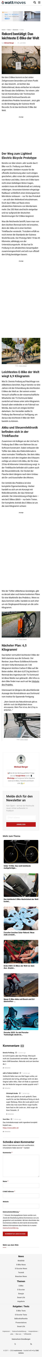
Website (6, 1202)
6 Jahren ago (22, 1053)
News (9, 30)
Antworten (7, 1068)
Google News (21, 776)
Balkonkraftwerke (21, 1319)
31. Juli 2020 (22, 43)
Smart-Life (21, 1297)
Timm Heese (23, 366)
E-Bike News (21, 1265)
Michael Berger (9, 43)
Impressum (6, 1331)
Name (6, 1181)
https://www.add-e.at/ (11, 1128)
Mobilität (15, 30)
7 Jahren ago (26, 1073)
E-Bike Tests (21, 1311)
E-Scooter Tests (21, 1315)
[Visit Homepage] (14, 2)
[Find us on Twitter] (15, 1344)
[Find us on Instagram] (19, 1344)
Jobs (11, 1334)
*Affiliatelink (27, 1334)
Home (3, 30)
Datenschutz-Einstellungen (21, 1339)
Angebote (21, 1301)
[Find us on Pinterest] (23, 1344)
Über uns (18, 1334)
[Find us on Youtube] (27, 1344)
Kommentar (8, 1152)
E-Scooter (21, 1290)
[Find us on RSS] (31, 1344)
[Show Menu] (39, 2)
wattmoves (18, 1350)
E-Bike (22, 30)
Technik (21, 1272)
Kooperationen (33, 1331)
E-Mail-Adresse (9, 1191)
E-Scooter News (21, 1269)
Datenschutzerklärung (11, 1212)
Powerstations (21, 1322)
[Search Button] (34, 2)
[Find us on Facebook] (11, 1344)
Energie (21, 1293)
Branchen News (21, 1276)
